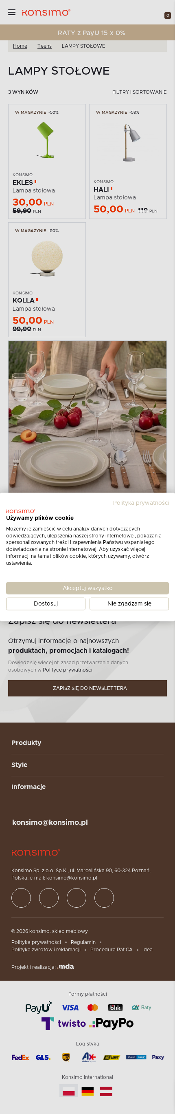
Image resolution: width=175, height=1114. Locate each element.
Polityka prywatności (141, 503)
